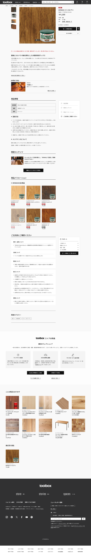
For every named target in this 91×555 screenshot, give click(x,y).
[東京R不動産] (11, 549)
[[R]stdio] (60, 551)
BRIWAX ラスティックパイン (33, 202)
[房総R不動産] (31, 549)
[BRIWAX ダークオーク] (33, 216)
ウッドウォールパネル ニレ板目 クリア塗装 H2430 (28, 435)
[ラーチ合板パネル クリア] (62, 402)
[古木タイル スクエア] (78, 425)
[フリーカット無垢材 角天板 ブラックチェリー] (62, 425)
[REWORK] (80, 551)
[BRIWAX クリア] (18, 193)
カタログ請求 (19, 502)
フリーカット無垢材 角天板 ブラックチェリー (61, 435)
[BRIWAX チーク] (49, 216)
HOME (7, 5)
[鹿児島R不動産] (21, 551)
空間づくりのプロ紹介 (30, 502)
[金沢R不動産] (50, 549)
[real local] (70, 551)
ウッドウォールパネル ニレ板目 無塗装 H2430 (45, 412)
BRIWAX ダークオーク (31, 225)
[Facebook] (22, 517)
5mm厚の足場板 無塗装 (44, 434)
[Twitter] (17, 517)
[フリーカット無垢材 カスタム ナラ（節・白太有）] (78, 402)
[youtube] (27, 517)
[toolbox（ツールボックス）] (7, 2)
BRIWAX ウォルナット (47, 202)
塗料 (16, 5)
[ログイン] (77, 2)
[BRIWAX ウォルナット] (49, 193)
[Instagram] (7, 517)
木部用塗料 (21, 5)
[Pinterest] (12, 517)
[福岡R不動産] (11, 551)
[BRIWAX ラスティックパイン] (33, 193)
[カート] (82, 2)
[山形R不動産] (21, 549)
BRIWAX (26, 5)
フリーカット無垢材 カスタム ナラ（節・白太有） (78, 412)
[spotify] (32, 517)
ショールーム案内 (10, 502)
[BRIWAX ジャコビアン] (18, 216)
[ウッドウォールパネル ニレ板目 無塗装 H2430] (45, 402)
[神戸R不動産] (80, 549)
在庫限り (60, 7)
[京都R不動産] (60, 549)
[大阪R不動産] (70, 549)
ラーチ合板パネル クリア (60, 411)
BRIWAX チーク (45, 225)
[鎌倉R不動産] (41, 549)
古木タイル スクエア (76, 434)
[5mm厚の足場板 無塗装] (45, 425)
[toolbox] (45, 485)
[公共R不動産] (41, 551)
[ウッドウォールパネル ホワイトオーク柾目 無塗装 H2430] (29, 402)
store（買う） (12, 5)
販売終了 (43, 227)
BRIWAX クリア (14, 202)
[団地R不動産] (31, 551)
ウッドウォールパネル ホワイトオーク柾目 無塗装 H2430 (28, 412)
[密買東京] (50, 551)
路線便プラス (38, 364)
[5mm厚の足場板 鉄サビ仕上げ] (12, 425)
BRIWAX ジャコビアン (16, 225)
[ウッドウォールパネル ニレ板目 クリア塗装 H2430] (29, 425)
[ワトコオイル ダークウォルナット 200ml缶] (12, 402)
